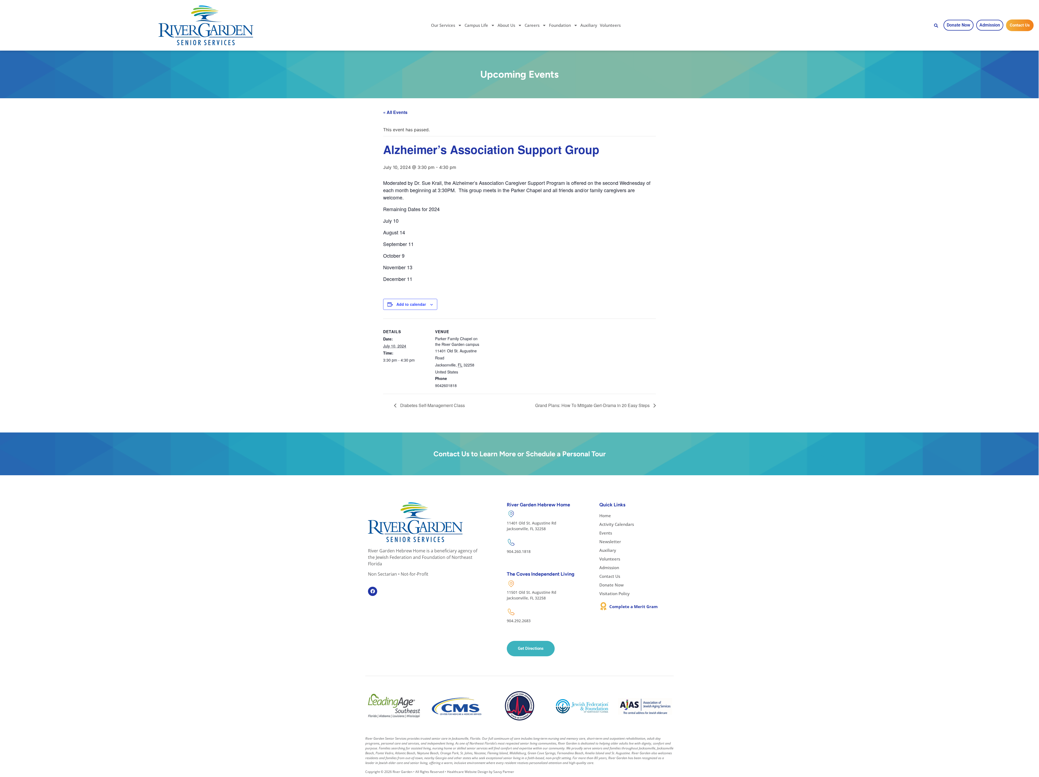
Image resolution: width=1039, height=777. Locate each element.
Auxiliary (588, 25)
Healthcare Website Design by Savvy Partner (480, 771)
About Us (506, 25)
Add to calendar (411, 304)
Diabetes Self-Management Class (432, 405)
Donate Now (611, 585)
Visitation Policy (614, 593)
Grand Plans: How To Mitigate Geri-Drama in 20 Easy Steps (593, 405)
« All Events (395, 112)
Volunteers (610, 25)
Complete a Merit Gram (633, 606)
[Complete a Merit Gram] (603, 606)
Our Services (443, 25)
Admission (609, 567)
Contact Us (609, 576)
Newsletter (610, 541)
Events (605, 533)
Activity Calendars (616, 524)
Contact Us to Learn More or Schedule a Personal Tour (519, 454)
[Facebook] (372, 591)
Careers (532, 25)
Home (605, 515)
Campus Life (476, 25)
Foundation (560, 25)
